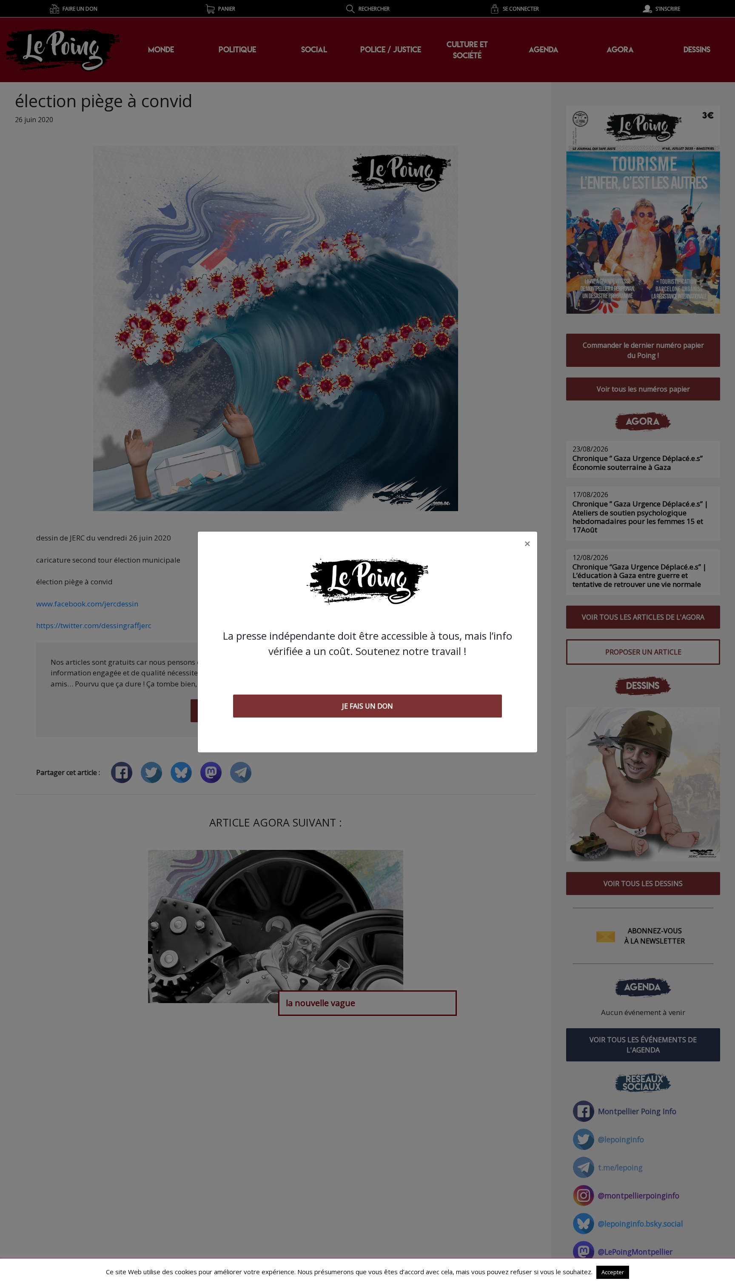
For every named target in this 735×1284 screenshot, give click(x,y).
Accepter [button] (612, 1272)
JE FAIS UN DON (367, 706)
